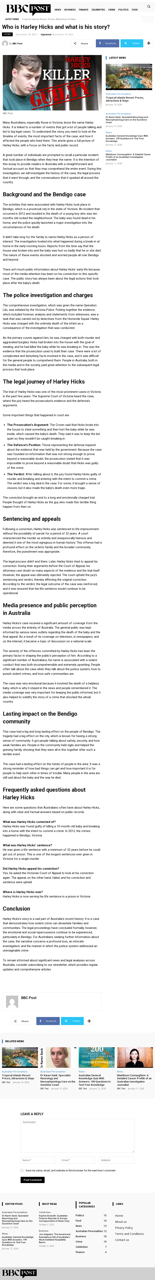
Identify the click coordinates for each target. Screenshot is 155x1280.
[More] (149, 43)
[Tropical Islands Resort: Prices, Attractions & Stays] (129, 77)
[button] (149, 6)
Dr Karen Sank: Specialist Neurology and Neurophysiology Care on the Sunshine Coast (68, 19)
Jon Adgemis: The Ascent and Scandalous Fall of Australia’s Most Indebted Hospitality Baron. (54, 1238)
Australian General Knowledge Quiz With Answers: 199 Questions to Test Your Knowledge (127, 138)
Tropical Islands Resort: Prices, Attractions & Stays (125, 99)
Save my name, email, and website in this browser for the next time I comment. (71, 1170)
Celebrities (45, 1212)
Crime (7, 34)
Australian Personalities (118, 94)
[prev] (144, 19)
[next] (150, 19)
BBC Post (17, 43)
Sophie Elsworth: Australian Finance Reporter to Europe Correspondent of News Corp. (54, 1218)
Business (43, 1231)
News (109, 132)
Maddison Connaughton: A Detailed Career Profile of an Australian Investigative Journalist (128, 157)
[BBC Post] (5, 44)
